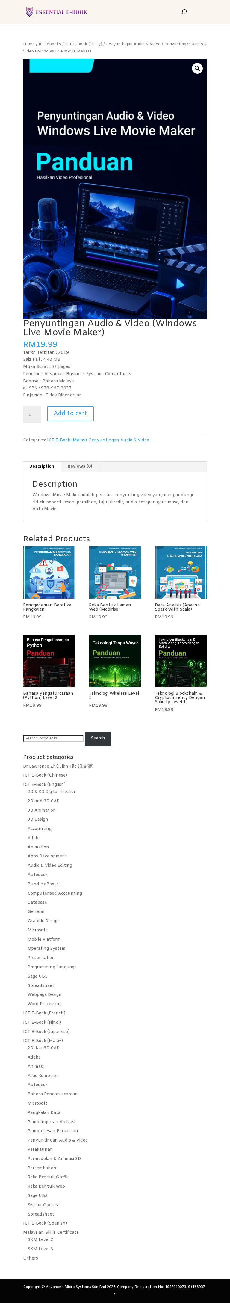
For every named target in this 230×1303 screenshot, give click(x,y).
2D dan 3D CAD (44, 1048)
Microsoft (37, 930)
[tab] (42, 467)
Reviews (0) (80, 466)
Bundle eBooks (43, 884)
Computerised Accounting (55, 893)
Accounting (40, 829)
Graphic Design (43, 921)
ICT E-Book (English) (44, 785)
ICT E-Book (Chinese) (45, 775)
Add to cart (70, 414)
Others (30, 1258)
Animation (38, 847)
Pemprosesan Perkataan (53, 1131)
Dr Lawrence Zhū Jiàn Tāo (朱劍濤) (58, 766)
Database (37, 902)
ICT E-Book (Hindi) (42, 1023)
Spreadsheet (41, 986)
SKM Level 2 (40, 1240)
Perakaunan (40, 1150)
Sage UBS (38, 976)
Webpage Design (45, 995)
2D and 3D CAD (44, 801)
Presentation (41, 958)
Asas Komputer (43, 1076)
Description (41, 466)
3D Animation (42, 810)
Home (29, 44)
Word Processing (45, 1004)
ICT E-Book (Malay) (83, 44)
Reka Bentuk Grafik (48, 1177)
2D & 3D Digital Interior (51, 792)
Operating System (47, 949)
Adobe (34, 838)
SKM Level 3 (40, 1249)
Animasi (36, 1067)
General (36, 912)
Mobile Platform (44, 940)
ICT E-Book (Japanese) (46, 1032)
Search (98, 738)
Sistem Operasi (43, 1205)
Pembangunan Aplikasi (51, 1122)
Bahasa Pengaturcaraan (53, 1094)
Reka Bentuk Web (46, 1186)
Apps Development (47, 856)
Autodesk (38, 875)
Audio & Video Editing (50, 866)
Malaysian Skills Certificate (51, 1233)
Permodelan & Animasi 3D (54, 1159)
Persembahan (42, 1168)
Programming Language (52, 967)
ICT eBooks (50, 44)
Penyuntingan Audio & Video (133, 44)
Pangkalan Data (44, 1113)
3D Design (38, 819)
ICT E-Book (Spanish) (45, 1223)
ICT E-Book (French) (44, 1013)
